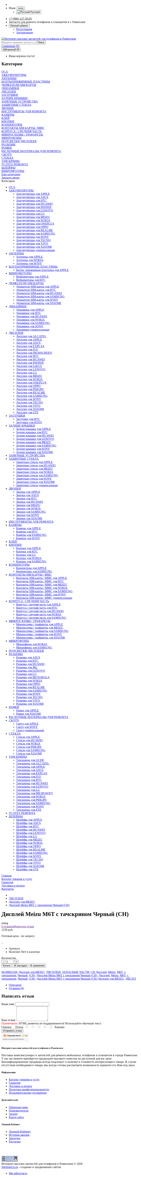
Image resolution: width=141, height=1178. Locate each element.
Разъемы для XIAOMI (30, 703)
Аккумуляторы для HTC (31, 200)
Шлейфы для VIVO (28, 862)
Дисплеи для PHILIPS (30, 389)
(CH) (32, 975)
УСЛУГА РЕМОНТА (22, 813)
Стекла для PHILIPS (28, 746)
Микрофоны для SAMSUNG (34, 647)
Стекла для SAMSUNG (30, 750)
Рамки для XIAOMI (28, 713)
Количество (8, 958)
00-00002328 (9, 972)
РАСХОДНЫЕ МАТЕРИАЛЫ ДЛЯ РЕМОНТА (38, 717)
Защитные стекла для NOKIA (34, 472)
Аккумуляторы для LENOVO (34, 210)
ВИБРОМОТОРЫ (20, 273)
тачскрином (8, 975)
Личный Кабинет (20, 1131)
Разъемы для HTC (27, 660)
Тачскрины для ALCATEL (32, 763)
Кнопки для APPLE (28, 548)
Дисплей (104, 975)
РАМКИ (14, 707)
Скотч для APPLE (27, 723)
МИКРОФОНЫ (19, 640)
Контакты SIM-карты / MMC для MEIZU (41, 584)
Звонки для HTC (26, 498)
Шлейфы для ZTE (27, 869)
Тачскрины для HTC (29, 780)
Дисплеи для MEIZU (29, 376)
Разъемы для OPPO (28, 683)
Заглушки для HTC (28, 419)
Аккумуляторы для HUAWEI (34, 203)
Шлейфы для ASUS (28, 823)
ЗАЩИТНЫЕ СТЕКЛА (24, 458)
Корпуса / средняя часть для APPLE (38, 604)
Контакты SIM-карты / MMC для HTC (40, 581)
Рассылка (15, 1141)
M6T (120, 972)
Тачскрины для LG (28, 789)
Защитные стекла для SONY (34, 478)
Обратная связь (18, 1107)
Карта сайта (16, 1117)
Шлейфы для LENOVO (31, 833)
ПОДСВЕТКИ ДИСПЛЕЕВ (26, 650)
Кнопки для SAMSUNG (31, 561)
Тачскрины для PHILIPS (31, 799)
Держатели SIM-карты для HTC (36, 289)
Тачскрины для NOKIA (31, 796)
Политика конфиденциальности (29, 1089)
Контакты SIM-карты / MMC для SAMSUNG (44, 591)
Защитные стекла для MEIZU (34, 468)
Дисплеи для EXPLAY (30, 346)
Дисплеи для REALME (30, 392)
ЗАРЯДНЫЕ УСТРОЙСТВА (27, 455)
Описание (15, 984)
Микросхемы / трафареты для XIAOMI (40, 637)
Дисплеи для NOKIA (29, 379)
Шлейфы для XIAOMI (30, 866)
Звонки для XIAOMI (29, 518)
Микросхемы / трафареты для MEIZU (39, 627)
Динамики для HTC (28, 313)
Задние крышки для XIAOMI (34, 452)
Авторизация (24, 32)
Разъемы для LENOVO (30, 670)
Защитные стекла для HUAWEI (35, 465)
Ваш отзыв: (8, 1020)
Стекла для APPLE (28, 736)
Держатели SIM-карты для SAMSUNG (40, 296)
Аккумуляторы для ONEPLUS (35, 223)
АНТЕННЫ (16, 253)
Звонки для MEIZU (28, 505)
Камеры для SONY (28, 538)
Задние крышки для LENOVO (35, 438)
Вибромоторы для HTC (31, 279)
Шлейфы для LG (26, 836)
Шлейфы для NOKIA (29, 842)
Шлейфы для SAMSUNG (32, 852)
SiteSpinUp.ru (9, 1167)
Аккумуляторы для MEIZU (33, 217)
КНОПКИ (15, 544)
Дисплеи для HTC (27, 356)
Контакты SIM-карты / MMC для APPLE (41, 578)
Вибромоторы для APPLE (32, 276)
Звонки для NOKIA (28, 508)
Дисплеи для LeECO (29, 366)
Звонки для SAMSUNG (31, 511)
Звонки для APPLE (28, 491)
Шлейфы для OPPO (28, 846)
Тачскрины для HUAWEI (32, 783)
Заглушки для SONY (29, 422)
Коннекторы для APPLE (31, 568)
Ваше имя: (8, 1004)
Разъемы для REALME (30, 687)
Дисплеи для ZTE (27, 412)
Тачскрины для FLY (28, 776)
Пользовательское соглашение (28, 1092)
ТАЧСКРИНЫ (18, 756)
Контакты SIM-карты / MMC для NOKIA (42, 587)
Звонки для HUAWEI (29, 501)
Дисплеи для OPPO (28, 385)
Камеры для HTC (27, 531)
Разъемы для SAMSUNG (31, 690)
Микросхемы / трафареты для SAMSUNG (42, 631)
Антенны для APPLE (29, 256)
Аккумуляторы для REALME (34, 230)
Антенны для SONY (29, 263)
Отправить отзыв (12, 1030)
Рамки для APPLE (27, 710)
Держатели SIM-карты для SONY (37, 299)
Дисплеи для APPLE (29, 339)
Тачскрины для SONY (30, 806)
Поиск (41, 42)
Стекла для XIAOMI (29, 753)
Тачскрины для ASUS (30, 770)
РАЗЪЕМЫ (16, 654)
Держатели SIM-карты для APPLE (37, 286)
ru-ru (20, 8)
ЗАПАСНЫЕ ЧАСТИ (75, 972)
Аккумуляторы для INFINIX (34, 207)
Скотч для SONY (27, 727)
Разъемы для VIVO (28, 700)
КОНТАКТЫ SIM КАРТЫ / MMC (30, 574)
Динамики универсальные (32, 329)
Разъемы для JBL (26, 667)
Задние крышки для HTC (32, 432)
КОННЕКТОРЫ (19, 564)
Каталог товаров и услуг (24, 1079)
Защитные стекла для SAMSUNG (37, 475)
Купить (7, 965)
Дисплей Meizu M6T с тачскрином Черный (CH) (39, 905)
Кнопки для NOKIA (28, 558)
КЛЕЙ (13, 541)
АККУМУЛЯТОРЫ (21, 190)
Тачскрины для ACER (30, 760)
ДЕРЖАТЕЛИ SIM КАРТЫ (26, 283)
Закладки (14, 1138)
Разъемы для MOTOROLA (33, 677)
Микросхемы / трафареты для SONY (39, 634)
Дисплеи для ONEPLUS (31, 382)
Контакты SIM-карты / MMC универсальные (44, 597)
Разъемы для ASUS (28, 657)
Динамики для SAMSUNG (33, 323)
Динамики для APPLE (30, 309)
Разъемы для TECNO (29, 697)
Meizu (111, 972)
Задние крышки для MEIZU (33, 442)
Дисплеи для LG (26, 372)
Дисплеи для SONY (28, 399)
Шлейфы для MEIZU (29, 839)
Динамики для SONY (29, 326)
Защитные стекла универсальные (37, 485)
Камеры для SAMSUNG (31, 534)
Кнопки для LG (26, 554)
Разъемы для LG (26, 674)
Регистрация (24, 29)
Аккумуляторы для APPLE (33, 193)
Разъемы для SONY (28, 693)
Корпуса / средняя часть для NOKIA (38, 614)
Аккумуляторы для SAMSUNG (35, 233)
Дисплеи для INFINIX (30, 362)
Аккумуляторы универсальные (35, 250)
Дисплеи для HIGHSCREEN (34, 352)
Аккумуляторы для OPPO (32, 226)
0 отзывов (7, 926)
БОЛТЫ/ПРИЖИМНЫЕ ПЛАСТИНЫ (33, 266)
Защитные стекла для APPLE (34, 462)
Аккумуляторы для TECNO (33, 240)
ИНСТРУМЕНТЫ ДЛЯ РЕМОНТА (31, 521)
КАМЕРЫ (15, 525)
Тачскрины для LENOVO (32, 786)
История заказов (19, 1134)
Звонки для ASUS (27, 495)
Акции (13, 1113)
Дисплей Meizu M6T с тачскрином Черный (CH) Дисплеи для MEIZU (80, 978)
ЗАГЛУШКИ (17, 415)
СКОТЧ (14, 720)
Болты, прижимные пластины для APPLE (42, 270)
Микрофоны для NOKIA (31, 644)
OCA (12, 187)
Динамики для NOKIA (30, 319)
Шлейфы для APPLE (29, 819)
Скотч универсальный (30, 730)
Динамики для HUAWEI (31, 316)
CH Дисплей (99, 972)
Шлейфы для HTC (27, 826)
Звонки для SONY (27, 515)
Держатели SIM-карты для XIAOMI (38, 303)
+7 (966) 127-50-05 (20, 18)
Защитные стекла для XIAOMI (35, 481)
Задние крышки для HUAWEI (35, 435)
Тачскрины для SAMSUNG (33, 803)
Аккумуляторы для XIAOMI (34, 246)
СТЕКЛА (15, 733)
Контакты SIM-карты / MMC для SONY (41, 594)
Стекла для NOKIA (28, 743)
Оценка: (6, 1027)
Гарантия (14, 1082)
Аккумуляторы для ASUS (32, 197)
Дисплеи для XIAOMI (30, 409)
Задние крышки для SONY (33, 448)
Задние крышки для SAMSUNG (36, 445)
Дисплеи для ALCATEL (31, 336)
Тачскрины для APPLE (30, 766)
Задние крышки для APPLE (33, 429)
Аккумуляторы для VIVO (32, 243)
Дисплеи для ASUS (28, 342)
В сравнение (37, 965)
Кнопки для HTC (27, 551)
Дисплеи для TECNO (29, 402)
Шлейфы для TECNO (29, 859)
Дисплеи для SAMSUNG (32, 395)
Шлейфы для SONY (28, 856)
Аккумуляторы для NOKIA (33, 220)
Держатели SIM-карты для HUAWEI (39, 293)
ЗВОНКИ (15, 488)
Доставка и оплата (20, 1086)
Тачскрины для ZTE (28, 809)
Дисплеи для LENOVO (30, 369)
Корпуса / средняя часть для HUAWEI (40, 611)
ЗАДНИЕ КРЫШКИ (22, 425)
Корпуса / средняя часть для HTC (37, 607)
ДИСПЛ (130, 978)
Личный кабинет (19, 25)
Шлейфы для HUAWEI (30, 829)
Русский (35, 12)
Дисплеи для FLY (27, 349)
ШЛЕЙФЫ (16, 816)
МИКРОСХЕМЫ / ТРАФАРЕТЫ (29, 621)
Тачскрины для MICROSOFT (34, 793)
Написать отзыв (24, 926)
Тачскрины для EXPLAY (32, 773)
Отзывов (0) (16, 988)
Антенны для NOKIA (29, 260)
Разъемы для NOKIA (29, 680)
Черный (23, 975)
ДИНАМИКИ (17, 306)
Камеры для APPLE (28, 528)
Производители (18, 1110)
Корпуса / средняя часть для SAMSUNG (41, 617)
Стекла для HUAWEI (29, 740)
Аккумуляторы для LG (30, 213)
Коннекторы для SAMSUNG (34, 571)
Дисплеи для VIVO (28, 405)
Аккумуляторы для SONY (32, 236)
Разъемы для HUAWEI (30, 664)
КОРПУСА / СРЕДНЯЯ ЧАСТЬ (29, 601)
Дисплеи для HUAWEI (30, 359)
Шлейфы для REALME (30, 849)
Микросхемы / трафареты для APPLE (39, 624)
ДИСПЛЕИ (16, 332)
